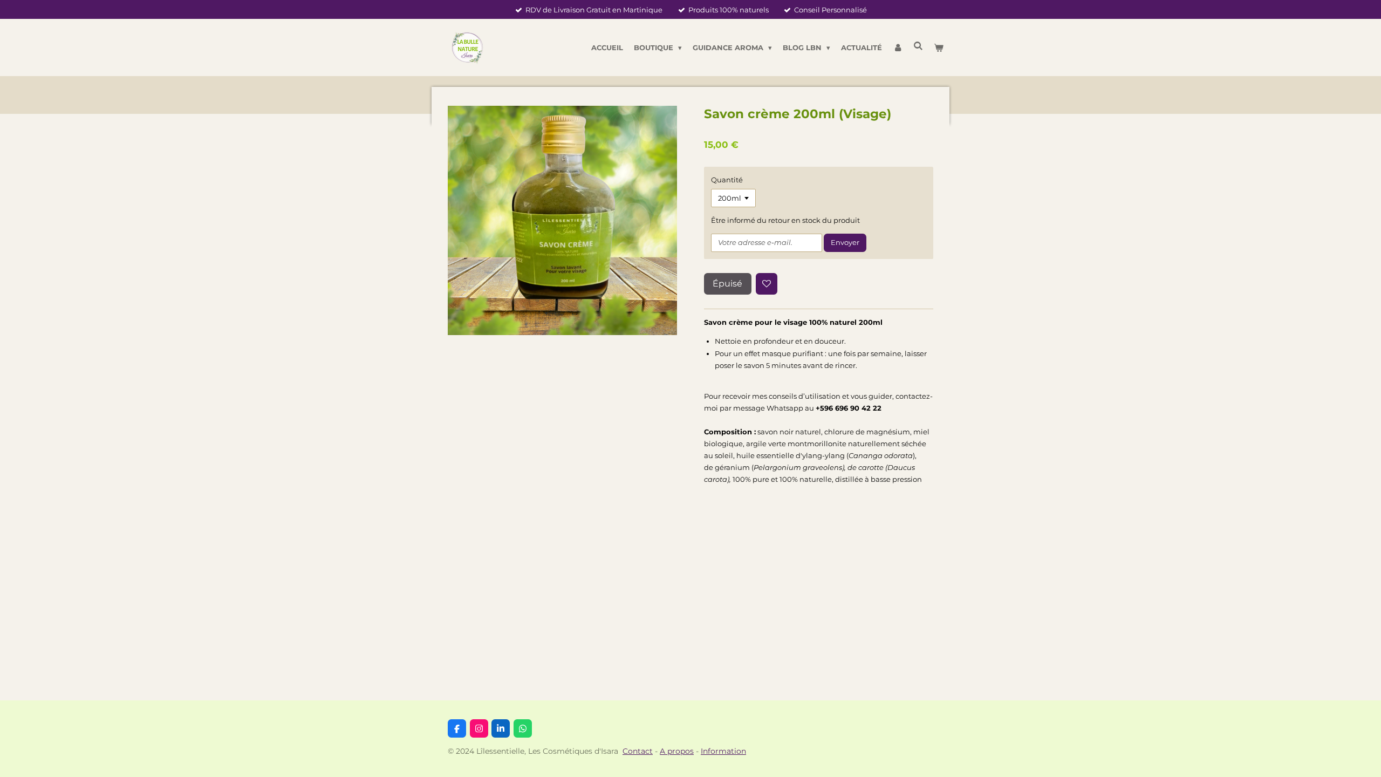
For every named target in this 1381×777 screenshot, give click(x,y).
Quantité (727, 179)
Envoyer (845, 242)
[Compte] (897, 47)
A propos (677, 751)
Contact (638, 751)
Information (723, 751)
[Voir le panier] (939, 47)
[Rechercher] (918, 45)
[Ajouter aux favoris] (767, 284)
